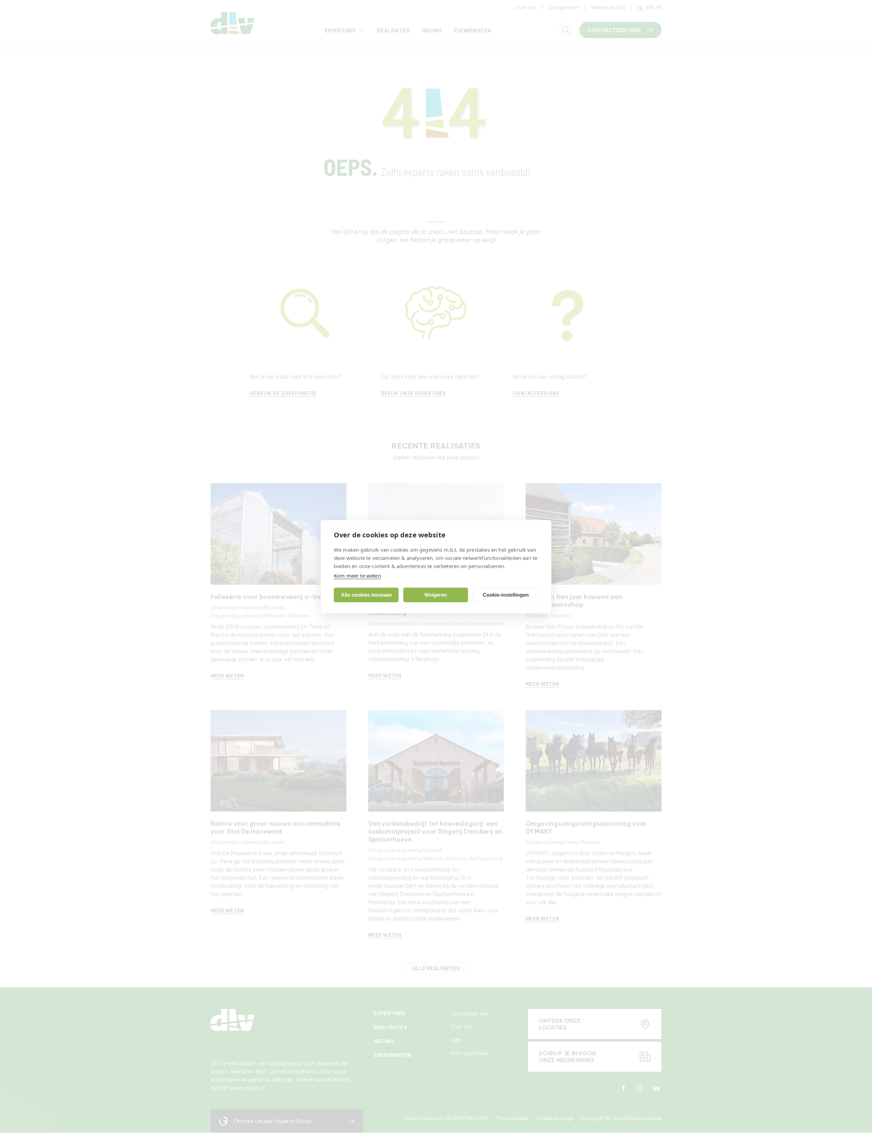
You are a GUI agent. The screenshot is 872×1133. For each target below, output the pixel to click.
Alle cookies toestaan (366, 595)
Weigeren (435, 595)
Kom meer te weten (357, 575)
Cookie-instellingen (506, 595)
